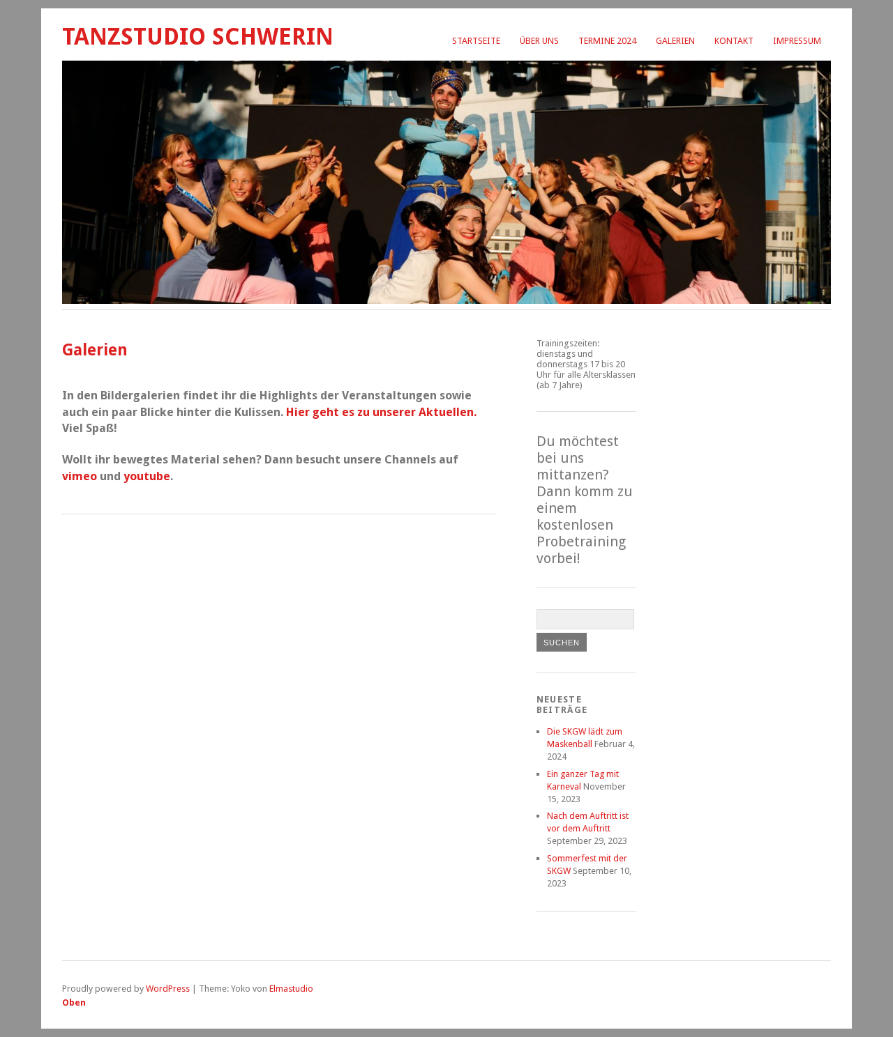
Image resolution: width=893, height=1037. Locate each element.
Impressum (797, 41)
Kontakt (733, 41)
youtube (146, 476)
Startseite (476, 41)
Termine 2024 (607, 41)
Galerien (675, 41)
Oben (74, 1002)
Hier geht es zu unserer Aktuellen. (381, 412)
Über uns (539, 41)
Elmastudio (291, 988)
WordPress (168, 988)
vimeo (81, 476)
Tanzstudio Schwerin (197, 36)
